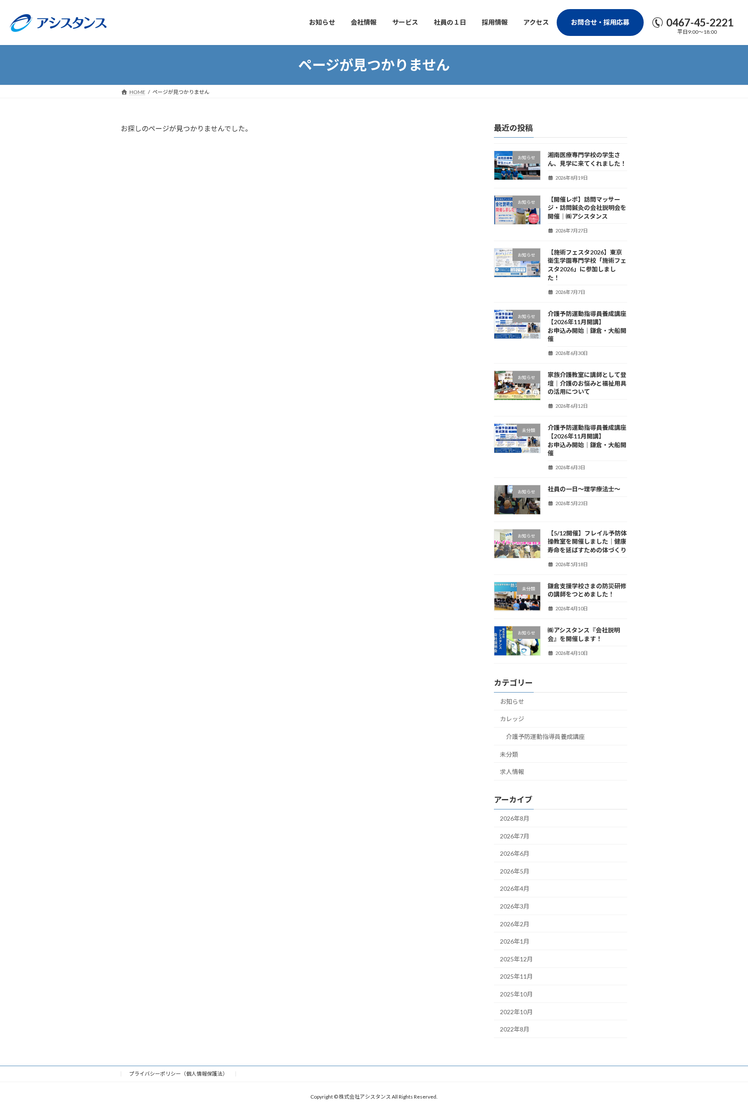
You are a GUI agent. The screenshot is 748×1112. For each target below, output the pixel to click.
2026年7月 (514, 836)
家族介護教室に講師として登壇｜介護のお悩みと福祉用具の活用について (587, 383)
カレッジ (512, 719)
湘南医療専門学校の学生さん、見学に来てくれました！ (587, 159)
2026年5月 (514, 871)
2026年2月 (514, 924)
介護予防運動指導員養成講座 (545, 736)
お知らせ (512, 701)
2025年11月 (516, 976)
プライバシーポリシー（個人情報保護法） (178, 1073)
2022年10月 (516, 1011)
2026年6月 (514, 853)
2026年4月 (514, 889)
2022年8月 (514, 1029)
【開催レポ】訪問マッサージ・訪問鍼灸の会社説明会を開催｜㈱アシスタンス (587, 208)
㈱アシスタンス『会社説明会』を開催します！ (584, 635)
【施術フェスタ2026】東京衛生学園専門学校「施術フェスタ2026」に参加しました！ (587, 264)
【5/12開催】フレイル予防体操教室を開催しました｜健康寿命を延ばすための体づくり (587, 541)
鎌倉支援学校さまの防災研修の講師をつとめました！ (587, 590)
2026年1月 (514, 941)
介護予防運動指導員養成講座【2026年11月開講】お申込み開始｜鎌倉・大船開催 (587, 326)
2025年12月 (516, 959)
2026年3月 (514, 906)
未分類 (509, 754)
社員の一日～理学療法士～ (584, 489)
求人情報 (512, 772)
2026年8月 (514, 818)
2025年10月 (516, 994)
